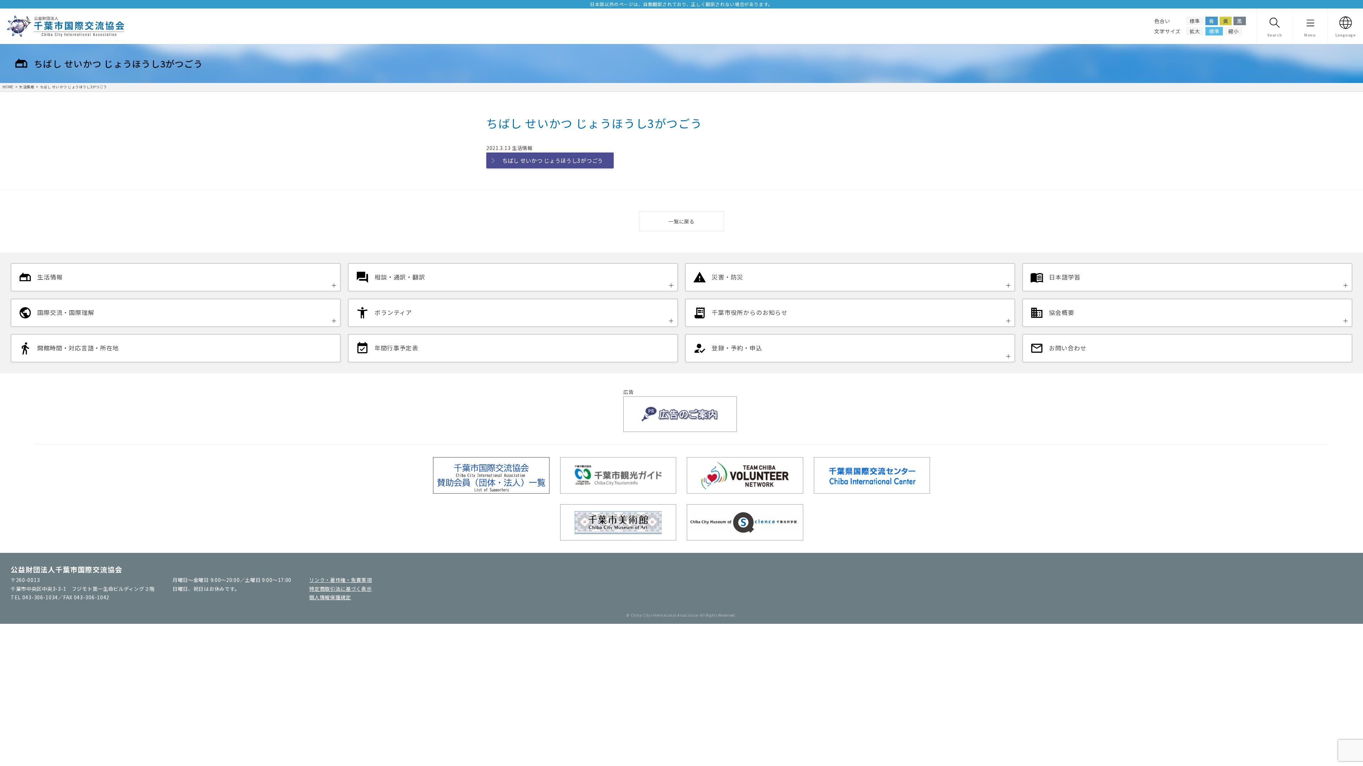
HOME (7, 86)
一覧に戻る (681, 221)
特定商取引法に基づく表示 (340, 588)
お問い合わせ (1067, 348)
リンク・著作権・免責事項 (340, 579)
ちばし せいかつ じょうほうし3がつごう (73, 86)
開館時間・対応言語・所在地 (78, 348)
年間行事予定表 (396, 348)
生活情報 (26, 86)
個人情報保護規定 (330, 597)
